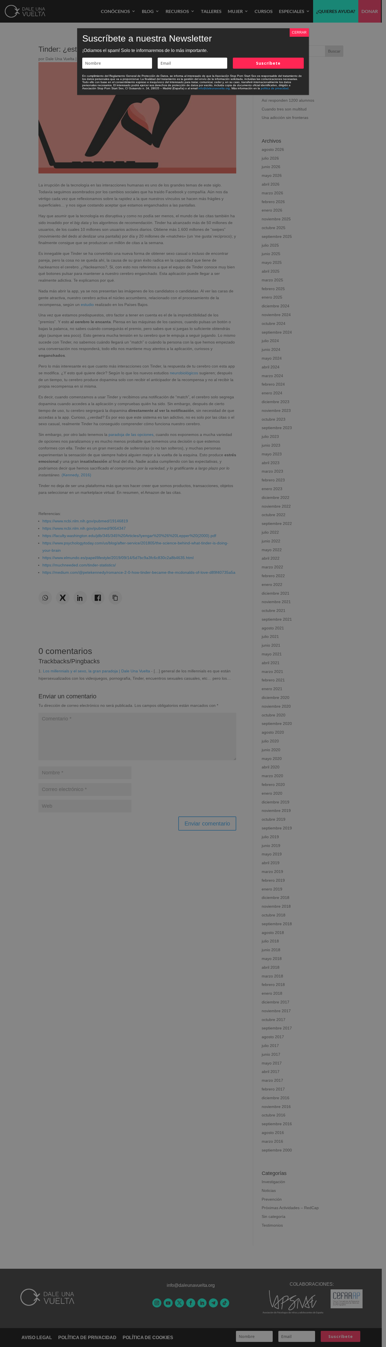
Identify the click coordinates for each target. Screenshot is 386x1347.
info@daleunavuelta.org (214, 88)
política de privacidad (275, 88)
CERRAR (299, 32)
